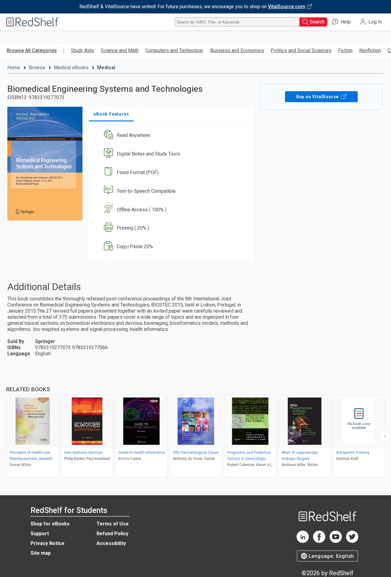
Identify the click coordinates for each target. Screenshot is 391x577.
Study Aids (82, 50)
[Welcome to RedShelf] (32, 22)
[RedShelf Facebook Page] (319, 541)
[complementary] (195, 424)
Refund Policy (112, 533)
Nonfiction (370, 50)
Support (40, 533)
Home (13, 67)
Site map (41, 553)
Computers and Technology (174, 50)
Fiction (345, 50)
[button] (172, 135)
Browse (37, 67)
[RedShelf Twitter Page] (352, 541)
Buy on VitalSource (318, 96)
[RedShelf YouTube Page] (336, 541)
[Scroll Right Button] (384, 436)
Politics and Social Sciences (301, 50)
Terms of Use (113, 524)
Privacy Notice (47, 543)
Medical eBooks (71, 67)
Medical (106, 67)
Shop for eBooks (50, 524)
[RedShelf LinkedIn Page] (303, 541)
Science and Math (120, 50)
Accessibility (111, 543)
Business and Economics (237, 50)
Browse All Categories (32, 50)
